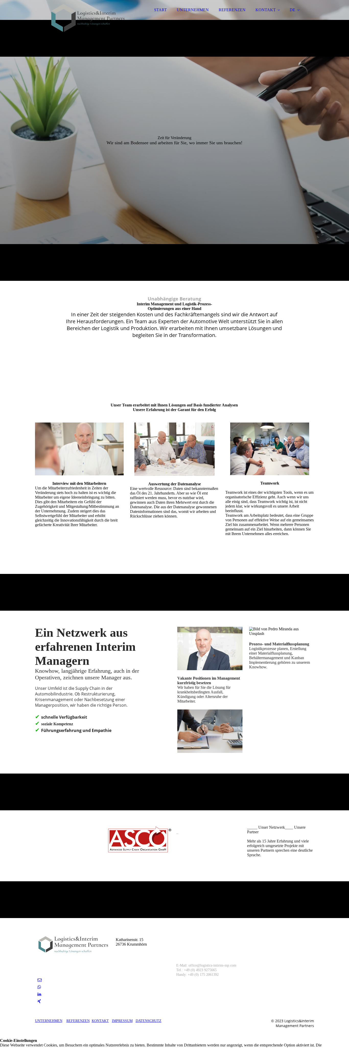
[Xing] (39, 1001)
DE (292, 10)
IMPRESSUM (122, 1021)
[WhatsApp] (39, 987)
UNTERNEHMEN (193, 10)
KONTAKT (265, 10)
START (160, 10)
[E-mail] (40, 980)
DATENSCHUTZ (148, 1021)
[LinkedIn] (39, 994)
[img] (79, 18)
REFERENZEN (232, 10)
